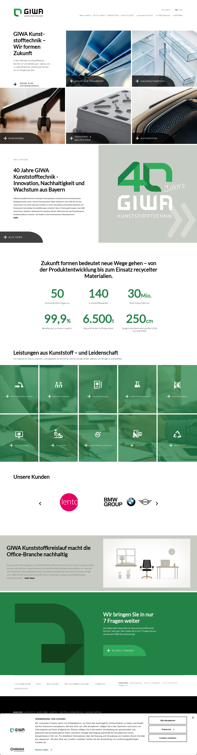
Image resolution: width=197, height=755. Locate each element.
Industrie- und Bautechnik (71, 712)
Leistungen (99, 15)
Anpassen (166, 729)
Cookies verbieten (167, 738)
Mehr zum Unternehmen (29, 84)
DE (176, 10)
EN (181, 10)
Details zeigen (41, 750)
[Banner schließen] (193, 718)
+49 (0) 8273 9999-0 (169, 683)
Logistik (53, 712)
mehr (15, 217)
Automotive (29, 712)
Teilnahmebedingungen (77, 684)
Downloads (53, 684)
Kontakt (166, 10)
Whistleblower (22, 684)
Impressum (100, 684)
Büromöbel (42, 712)
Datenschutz (21, 689)
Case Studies (127, 15)
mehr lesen (30, 578)
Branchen (85, 15)
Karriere (178, 15)
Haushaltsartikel (93, 712)
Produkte (113, 15)
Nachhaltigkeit (145, 15)
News (38, 684)
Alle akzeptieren (167, 720)
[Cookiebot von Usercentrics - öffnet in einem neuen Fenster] (17, 750)
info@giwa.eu (123, 685)
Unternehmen (163, 15)
